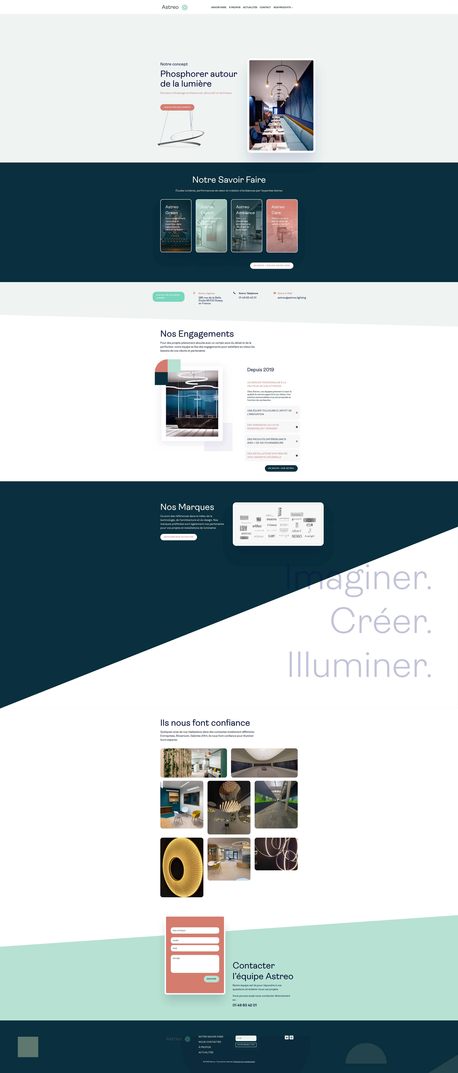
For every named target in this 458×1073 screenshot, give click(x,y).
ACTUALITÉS (250, 8)
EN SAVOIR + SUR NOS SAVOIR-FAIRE (272, 266)
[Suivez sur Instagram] (291, 1037)
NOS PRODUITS (282, 8)
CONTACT (265, 8)
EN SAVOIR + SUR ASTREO (281, 468)
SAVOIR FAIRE (218, 8)
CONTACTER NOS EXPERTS (177, 107)
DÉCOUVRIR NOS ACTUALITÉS (178, 537)
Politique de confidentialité (244, 1062)
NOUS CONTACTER (210, 1042)
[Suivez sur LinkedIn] (287, 1037)
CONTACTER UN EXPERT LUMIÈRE (168, 296)
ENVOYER (211, 979)
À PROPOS (234, 8)
